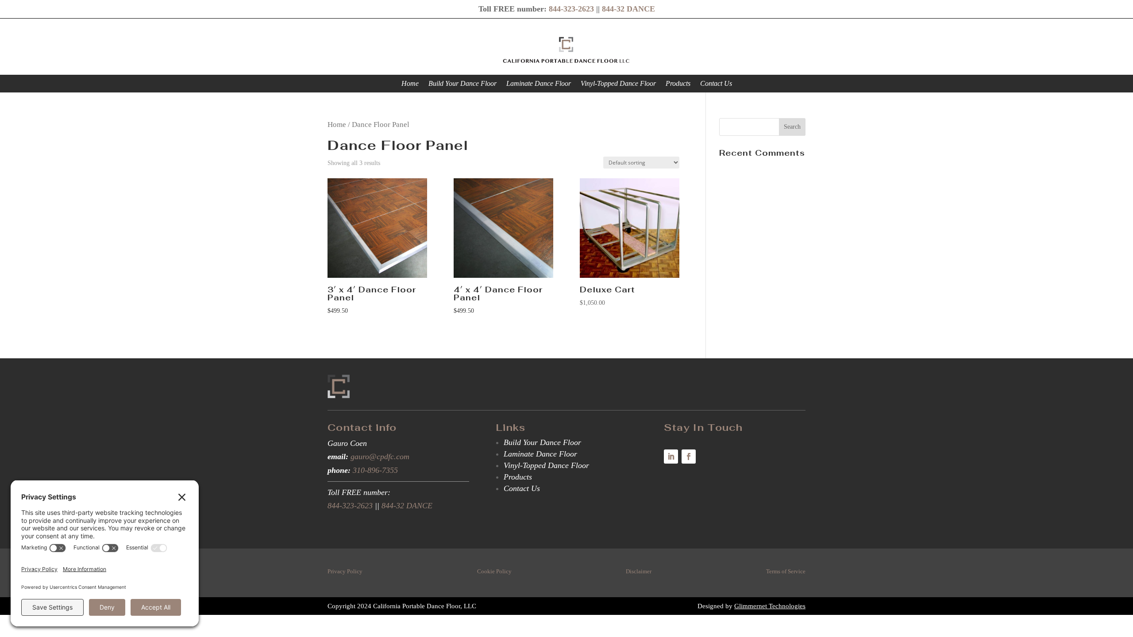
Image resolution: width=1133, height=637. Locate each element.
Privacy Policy (345, 571)
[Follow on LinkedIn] (671, 456)
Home (410, 84)
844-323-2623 (571, 8)
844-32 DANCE (628, 8)
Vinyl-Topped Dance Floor (618, 84)
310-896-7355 (375, 470)
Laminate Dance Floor (538, 84)
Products (678, 84)
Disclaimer (638, 571)
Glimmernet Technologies (769, 606)
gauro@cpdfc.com (380, 456)
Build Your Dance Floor (462, 84)
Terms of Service (785, 571)
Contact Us (716, 84)
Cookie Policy (494, 571)
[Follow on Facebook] (689, 456)
